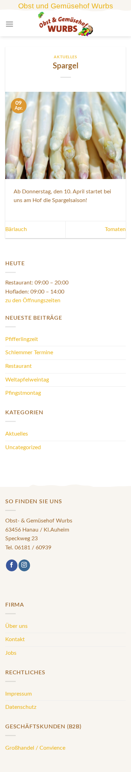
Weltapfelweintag (27, 380)
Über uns (16, 626)
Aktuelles (65, 57)
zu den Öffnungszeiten (32, 300)
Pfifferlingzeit (21, 339)
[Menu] (9, 23)
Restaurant (18, 366)
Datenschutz (20, 707)
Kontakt (15, 639)
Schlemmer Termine (29, 352)
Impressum (18, 694)
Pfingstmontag (23, 393)
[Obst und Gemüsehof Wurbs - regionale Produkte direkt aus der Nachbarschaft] (65, 24)
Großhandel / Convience (35, 748)
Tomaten (115, 229)
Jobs (10, 653)
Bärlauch (16, 229)
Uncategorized (23, 447)
